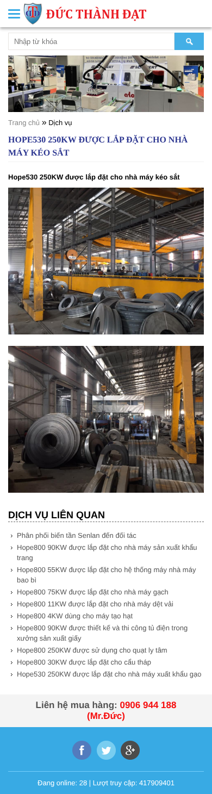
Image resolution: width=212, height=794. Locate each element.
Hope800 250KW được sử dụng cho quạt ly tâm (92, 650)
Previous (15, 79)
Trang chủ (24, 123)
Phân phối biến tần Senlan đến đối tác (76, 535)
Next (197, 79)
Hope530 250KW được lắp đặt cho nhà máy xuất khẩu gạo (109, 674)
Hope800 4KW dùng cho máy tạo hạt (75, 616)
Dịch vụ (60, 123)
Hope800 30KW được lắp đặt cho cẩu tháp (84, 662)
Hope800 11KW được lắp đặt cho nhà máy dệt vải (95, 604)
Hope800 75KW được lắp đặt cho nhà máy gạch (93, 592)
